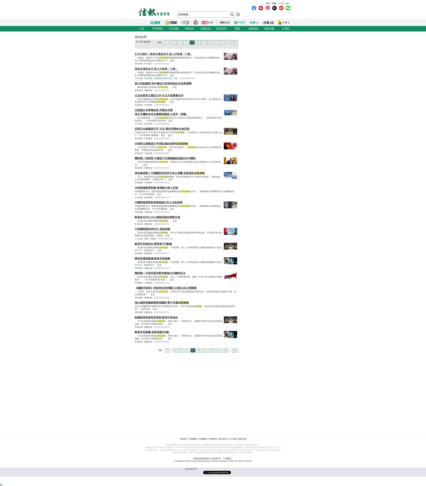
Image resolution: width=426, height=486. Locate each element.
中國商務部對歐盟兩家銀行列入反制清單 (159, 202)
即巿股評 (148, 64)
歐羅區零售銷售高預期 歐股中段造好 (156, 317)
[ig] (267, 8)
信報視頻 (253, 28)
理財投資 (148, 78)
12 (225, 42)
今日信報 (174, 28)
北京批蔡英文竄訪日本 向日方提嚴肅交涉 (159, 95)
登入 (268, 3)
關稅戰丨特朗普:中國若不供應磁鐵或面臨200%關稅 (165, 158)
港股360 (189, 28)
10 (211, 42)
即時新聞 (158, 28)
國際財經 (148, 90)
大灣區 (285, 28)
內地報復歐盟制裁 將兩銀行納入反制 (156, 187)
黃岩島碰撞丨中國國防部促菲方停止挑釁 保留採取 (170, 173)
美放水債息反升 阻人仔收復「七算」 (156, 68)
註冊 (274, 3)
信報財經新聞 (191, 469)
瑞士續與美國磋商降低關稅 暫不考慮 (162, 302)
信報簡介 (184, 439)
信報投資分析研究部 (163, 78)
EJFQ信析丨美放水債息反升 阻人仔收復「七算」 (164, 54)
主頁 (141, 28)
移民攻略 (269, 28)
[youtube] (261, 8)
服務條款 (193, 439)
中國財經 (148, 212)
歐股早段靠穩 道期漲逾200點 (152, 332)
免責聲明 (213, 439)
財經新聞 (148, 197)
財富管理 (221, 28)
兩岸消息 (148, 124)
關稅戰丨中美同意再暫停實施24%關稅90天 (160, 273)
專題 (237, 28)
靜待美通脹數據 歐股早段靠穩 (152, 258)
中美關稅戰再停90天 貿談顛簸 (152, 229)
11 (218, 42)
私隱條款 (203, 439)
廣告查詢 (223, 439)
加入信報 (233, 439)
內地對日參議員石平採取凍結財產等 (161, 143)
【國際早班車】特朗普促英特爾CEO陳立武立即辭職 (166, 288)
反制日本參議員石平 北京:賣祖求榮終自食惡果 (162, 128)
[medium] (274, 8)
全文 (172, 60)
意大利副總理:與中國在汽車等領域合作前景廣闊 (163, 83)
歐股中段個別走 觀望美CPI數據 (153, 243)
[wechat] (288, 8)
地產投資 (206, 28)
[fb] (254, 8)
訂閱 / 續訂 (284, 3)
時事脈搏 (148, 105)
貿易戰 (153, 239)
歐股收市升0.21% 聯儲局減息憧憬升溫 (157, 217)
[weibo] (281, 8)
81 (234, 42)
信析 (176, 78)
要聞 (146, 239)
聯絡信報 (242, 439)
